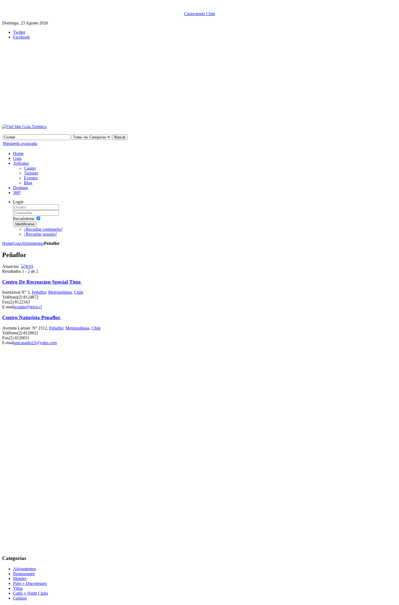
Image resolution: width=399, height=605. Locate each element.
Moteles (20, 578)
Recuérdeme (23, 218)
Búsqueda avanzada (20, 143)
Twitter (19, 32)
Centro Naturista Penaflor (32, 317)
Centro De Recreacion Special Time (42, 282)
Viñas (18, 588)
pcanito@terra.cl (28, 307)
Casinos (20, 598)
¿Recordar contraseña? (43, 229)
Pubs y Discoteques (30, 583)
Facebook (21, 37)
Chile (78, 292)
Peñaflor (39, 292)
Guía (17, 243)
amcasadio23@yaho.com (35, 342)
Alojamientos (32, 243)
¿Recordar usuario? (40, 234)
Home (7, 243)
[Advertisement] (135, 82)
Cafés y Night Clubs (30, 593)
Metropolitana (60, 292)
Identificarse (24, 224)
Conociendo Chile (199, 13)
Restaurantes (24, 573)
